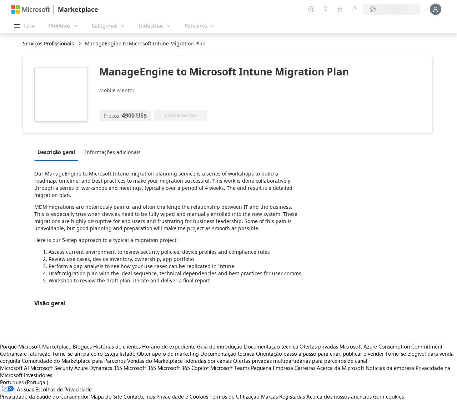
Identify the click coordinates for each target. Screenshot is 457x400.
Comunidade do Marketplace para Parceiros (74, 360)
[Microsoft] (30, 9)
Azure (81, 367)
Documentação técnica (271, 346)
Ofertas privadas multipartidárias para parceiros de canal (300, 360)
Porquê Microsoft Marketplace (35, 346)
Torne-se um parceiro (77, 353)
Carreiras (305, 367)
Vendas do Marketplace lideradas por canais (179, 360)
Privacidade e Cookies (182, 396)
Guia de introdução (219, 346)
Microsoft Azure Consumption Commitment (391, 346)
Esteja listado (120, 353)
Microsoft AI (14, 367)
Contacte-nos (139, 396)
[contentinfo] (80, 43)
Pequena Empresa (272, 367)
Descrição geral (56, 152)
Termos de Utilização (235, 396)
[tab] (58, 152)
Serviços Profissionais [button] (48, 43)
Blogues (82, 346)
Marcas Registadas (283, 396)
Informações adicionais (113, 152)
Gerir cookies (388, 396)
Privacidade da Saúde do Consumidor (44, 396)
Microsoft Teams (230, 367)
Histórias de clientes (117, 346)
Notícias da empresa (390, 367)
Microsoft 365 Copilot (183, 367)
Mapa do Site (106, 396)
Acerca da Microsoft (340, 367)
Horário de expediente (169, 346)
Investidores (38, 375)
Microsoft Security (51, 367)
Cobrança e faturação (25, 353)
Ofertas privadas (319, 346)
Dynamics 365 (105, 367)
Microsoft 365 (140, 367)
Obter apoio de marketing (168, 353)
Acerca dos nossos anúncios (339, 396)
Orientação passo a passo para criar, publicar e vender (320, 353)
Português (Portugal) (24, 382)
